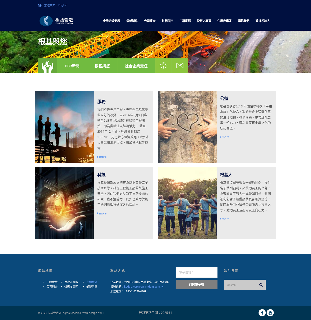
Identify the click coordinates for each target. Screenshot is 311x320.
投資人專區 (204, 20)
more (102, 157)
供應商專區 (224, 20)
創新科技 (167, 20)
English (62, 5)
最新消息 (132, 20)
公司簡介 (149, 20)
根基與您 (102, 66)
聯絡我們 (243, 20)
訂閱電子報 (196, 284)
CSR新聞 (72, 66)
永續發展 (91, 282)
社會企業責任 (136, 66)
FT (103, 312)
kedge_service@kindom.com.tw (144, 286)
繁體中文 (49, 5)
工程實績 (185, 20)
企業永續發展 (111, 20)
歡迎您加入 (263, 20)
